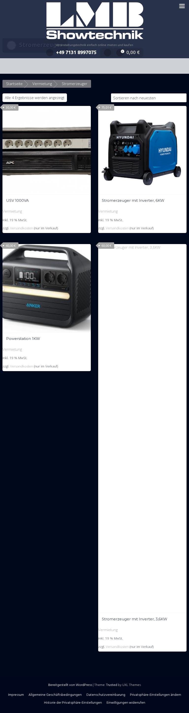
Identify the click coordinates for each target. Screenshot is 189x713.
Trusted (111, 685)
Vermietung (42, 83)
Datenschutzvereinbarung (105, 695)
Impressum (16, 695)
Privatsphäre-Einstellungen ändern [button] (155, 695)
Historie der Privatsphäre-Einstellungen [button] (73, 703)
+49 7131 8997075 (76, 52)
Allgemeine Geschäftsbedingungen (55, 695)
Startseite (14, 83)
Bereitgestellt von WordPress (70, 685)
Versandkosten (21, 228)
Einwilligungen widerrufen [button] (126, 703)
